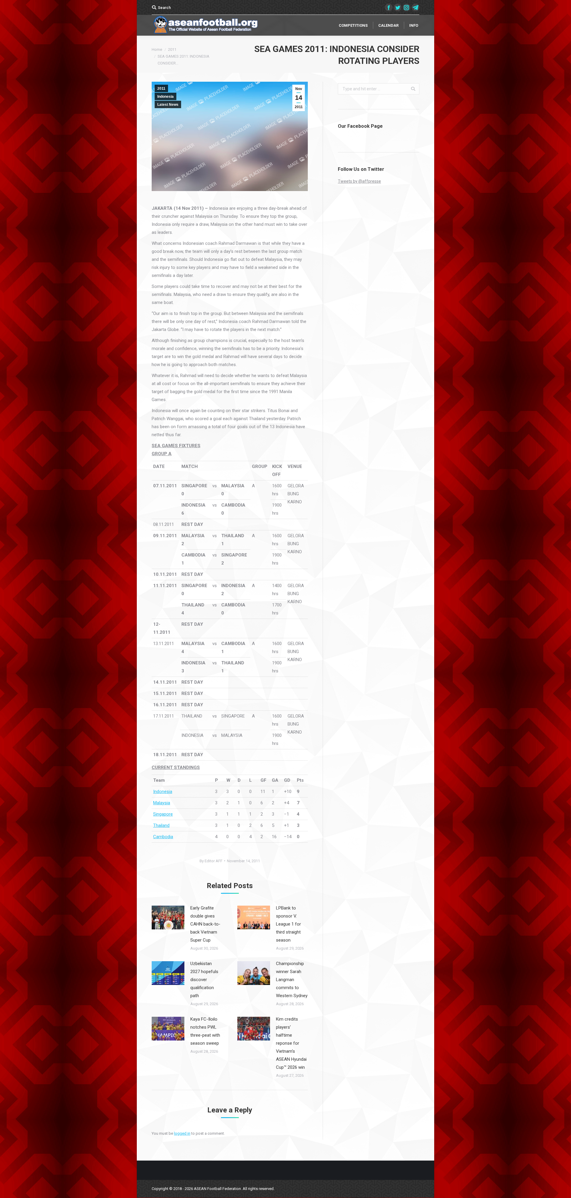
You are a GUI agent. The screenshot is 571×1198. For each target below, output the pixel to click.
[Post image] (168, 917)
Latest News (167, 105)
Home (157, 49)
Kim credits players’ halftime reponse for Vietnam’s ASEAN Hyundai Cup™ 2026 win (291, 1043)
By (211, 861)
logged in (182, 1133)
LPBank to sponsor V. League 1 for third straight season (288, 924)
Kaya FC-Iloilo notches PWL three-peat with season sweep (205, 1031)
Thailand (161, 825)
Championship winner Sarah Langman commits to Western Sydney (292, 979)
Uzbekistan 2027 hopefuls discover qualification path (204, 979)
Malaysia (161, 803)
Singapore (163, 814)
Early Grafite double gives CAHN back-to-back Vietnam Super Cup (205, 924)
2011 (172, 49)
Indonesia (165, 96)
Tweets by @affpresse (359, 181)
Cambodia (163, 836)
